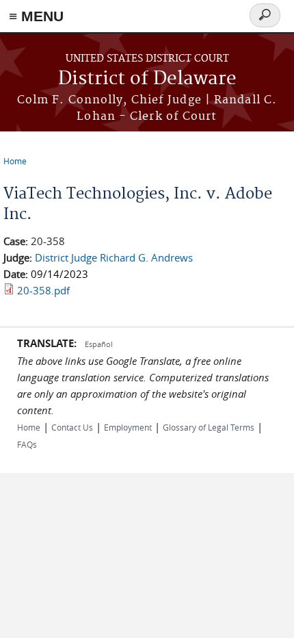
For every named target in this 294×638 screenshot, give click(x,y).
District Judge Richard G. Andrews (114, 257)
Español (99, 344)
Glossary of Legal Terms (208, 427)
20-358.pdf (43, 290)
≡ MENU (36, 16)
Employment (128, 427)
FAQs (27, 444)
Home (15, 160)
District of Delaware (147, 79)
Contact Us (72, 427)
